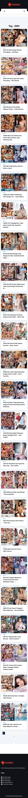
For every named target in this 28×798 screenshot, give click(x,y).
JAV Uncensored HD (7, 782)
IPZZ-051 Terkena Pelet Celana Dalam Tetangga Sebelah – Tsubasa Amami (12, 667)
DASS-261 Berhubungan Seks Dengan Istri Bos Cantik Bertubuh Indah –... (13, 256)
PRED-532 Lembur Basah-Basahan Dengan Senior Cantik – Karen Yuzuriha (13, 374)
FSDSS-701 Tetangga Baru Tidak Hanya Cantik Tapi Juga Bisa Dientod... (13, 225)
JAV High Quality (6, 777)
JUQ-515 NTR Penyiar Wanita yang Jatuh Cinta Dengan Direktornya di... (14, 286)
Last (14, 736)
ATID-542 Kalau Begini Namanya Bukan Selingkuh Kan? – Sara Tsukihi (13, 435)
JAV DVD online (6, 779)
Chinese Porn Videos (7, 784)
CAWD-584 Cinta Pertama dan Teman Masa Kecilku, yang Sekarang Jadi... (12, 137)
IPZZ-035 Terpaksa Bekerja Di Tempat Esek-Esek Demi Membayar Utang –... (12, 579)
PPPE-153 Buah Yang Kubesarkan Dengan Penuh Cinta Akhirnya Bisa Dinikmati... (14, 404)
